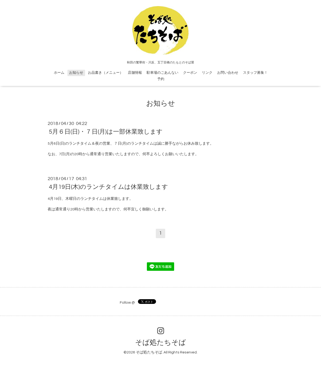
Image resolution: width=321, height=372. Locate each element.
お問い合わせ (227, 72)
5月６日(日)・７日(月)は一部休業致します (106, 132)
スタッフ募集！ (255, 72)
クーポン (190, 72)
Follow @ (127, 302)
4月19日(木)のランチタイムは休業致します (108, 187)
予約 (160, 79)
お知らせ (76, 72)
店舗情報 (135, 72)
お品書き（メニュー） (105, 72)
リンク (207, 72)
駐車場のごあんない (162, 72)
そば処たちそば (160, 342)
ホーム (59, 72)
